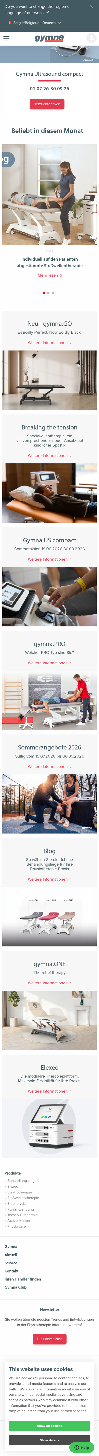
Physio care (16, 1226)
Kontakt (11, 1271)
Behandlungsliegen (23, 1180)
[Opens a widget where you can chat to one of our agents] (81, 1448)
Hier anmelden (49, 1339)
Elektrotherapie (19, 1192)
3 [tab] (53, 293)
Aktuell (11, 1254)
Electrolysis (16, 1203)
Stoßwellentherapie (23, 1198)
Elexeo (12, 1186)
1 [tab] (44, 293)
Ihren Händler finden (23, 1279)
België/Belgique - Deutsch (34, 23)
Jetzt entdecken (47, 104)
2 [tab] (48, 293)
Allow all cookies (49, 1426)
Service (11, 1263)
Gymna (11, 1246)
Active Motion (18, 1220)
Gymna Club (16, 1287)
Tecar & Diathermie (22, 1215)
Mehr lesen (48, 275)
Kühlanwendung (20, 1209)
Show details (49, 1440)
